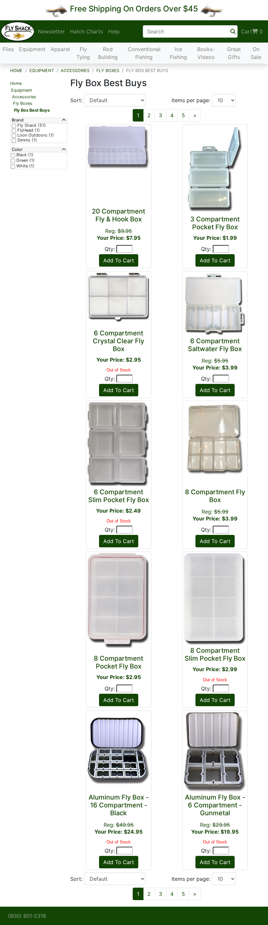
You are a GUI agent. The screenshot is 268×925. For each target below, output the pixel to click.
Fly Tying (83, 53)
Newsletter (51, 31)
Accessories (75, 70)
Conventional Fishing (144, 53)
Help (114, 31)
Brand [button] (18, 120)
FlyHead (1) (28, 130)
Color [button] (17, 149)
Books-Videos (206, 53)
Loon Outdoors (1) (35, 135)
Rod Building (108, 53)
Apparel (60, 49)
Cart (252, 31)
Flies (8, 49)
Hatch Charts (86, 31)
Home (16, 70)
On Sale (256, 53)
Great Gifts (234, 53)
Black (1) (24, 155)
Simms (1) (26, 140)
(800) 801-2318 (27, 916)
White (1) (24, 166)
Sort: (77, 100)
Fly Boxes (107, 70)
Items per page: (192, 100)
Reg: (119, 814)
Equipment (32, 49)
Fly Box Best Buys (32, 110)
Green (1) (25, 160)
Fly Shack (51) (31, 125)
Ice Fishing (178, 53)
